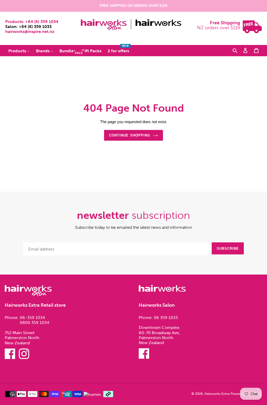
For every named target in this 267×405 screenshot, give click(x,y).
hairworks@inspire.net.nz (29, 31)
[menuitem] (19, 50)
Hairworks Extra (216, 394)
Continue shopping (129, 135)
